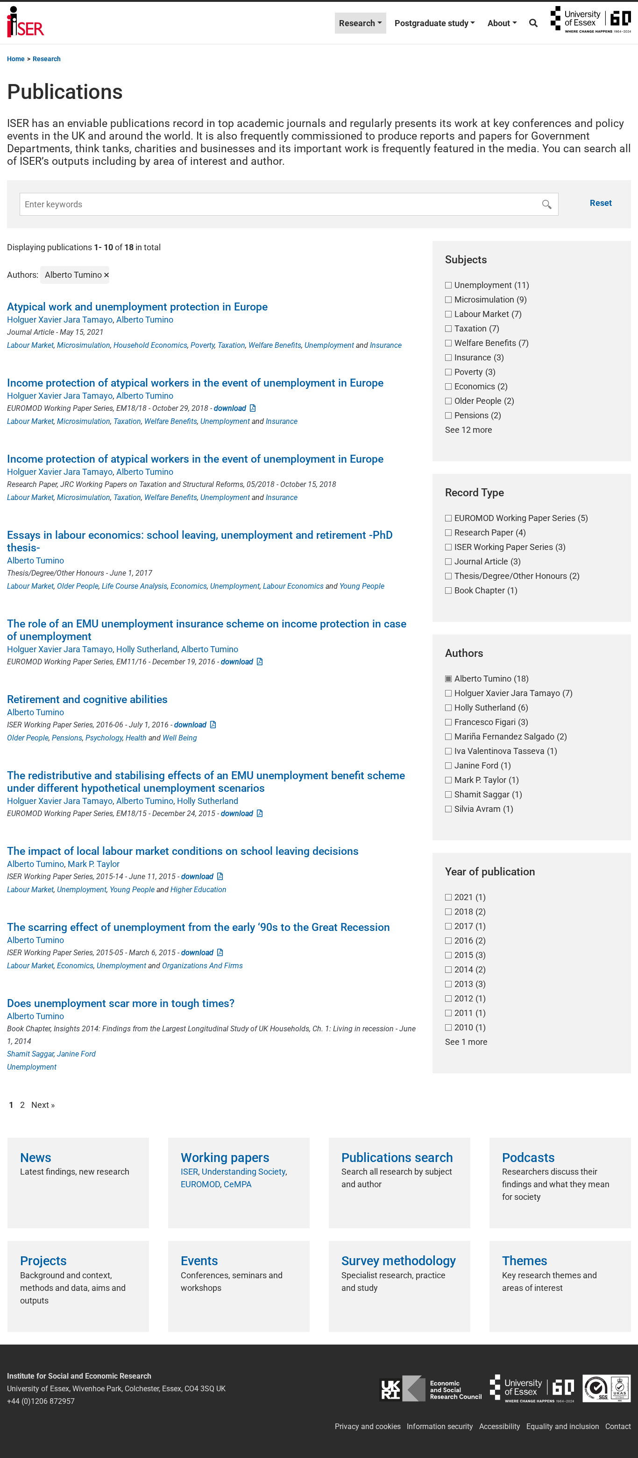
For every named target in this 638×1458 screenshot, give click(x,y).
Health (136, 737)
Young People (362, 586)
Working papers (225, 1157)
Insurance (386, 345)
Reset (601, 203)
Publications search (397, 1157)
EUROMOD (200, 1184)
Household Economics (150, 345)
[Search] (533, 23)
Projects (43, 1261)
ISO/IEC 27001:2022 (606, 1388)
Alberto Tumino (144, 319)
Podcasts (528, 1157)
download (232, 408)
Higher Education (198, 889)
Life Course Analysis (134, 586)
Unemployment (329, 345)
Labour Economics (293, 586)
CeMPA (238, 1184)
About (499, 23)
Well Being (180, 737)
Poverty (202, 345)
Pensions (67, 737)
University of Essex (591, 23)
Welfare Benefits (274, 345)
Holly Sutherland (146, 649)
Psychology (103, 737)
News (35, 1157)
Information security (440, 1426)
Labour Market (30, 345)
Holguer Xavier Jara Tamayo (60, 319)
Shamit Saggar (30, 1053)
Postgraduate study (431, 23)
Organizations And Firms (202, 965)
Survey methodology (398, 1261)
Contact (618, 1426)
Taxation (231, 345)
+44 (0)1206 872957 (41, 1401)
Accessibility (499, 1426)
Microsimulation (83, 345)
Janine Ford (76, 1053)
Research (357, 23)
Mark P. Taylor (94, 864)
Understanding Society (243, 1171)
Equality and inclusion (562, 1426)
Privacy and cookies (368, 1426)
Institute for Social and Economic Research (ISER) (25, 23)
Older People (78, 586)
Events (199, 1261)
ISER (189, 1171)
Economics (188, 586)
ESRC (430, 1388)
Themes (524, 1261)
